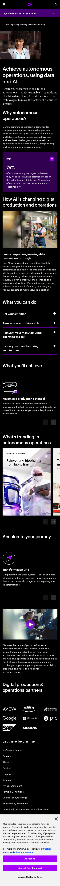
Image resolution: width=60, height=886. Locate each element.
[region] (30, 850)
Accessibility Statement (15, 803)
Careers (7, 756)
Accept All (30, 859)
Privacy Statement (12, 785)
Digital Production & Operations (20, 13)
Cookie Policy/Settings (15, 797)
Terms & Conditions (13, 791)
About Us (7, 762)
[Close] (56, 818)
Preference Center (12, 750)
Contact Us (8, 768)
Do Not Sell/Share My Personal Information (26, 809)
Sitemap (7, 779)
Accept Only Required (30, 868)
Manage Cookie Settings (30, 877)
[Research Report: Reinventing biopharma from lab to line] (27, 482)
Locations (8, 773)
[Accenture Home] (30, 4)
